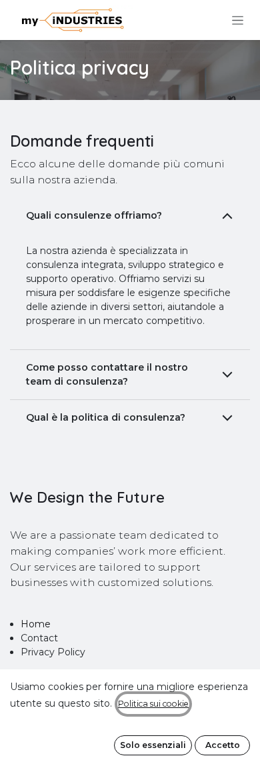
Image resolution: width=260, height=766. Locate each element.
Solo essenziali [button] (153, 745)
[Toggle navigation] (237, 20)
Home (36, 624)
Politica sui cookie (153, 704)
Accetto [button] (222, 745)
